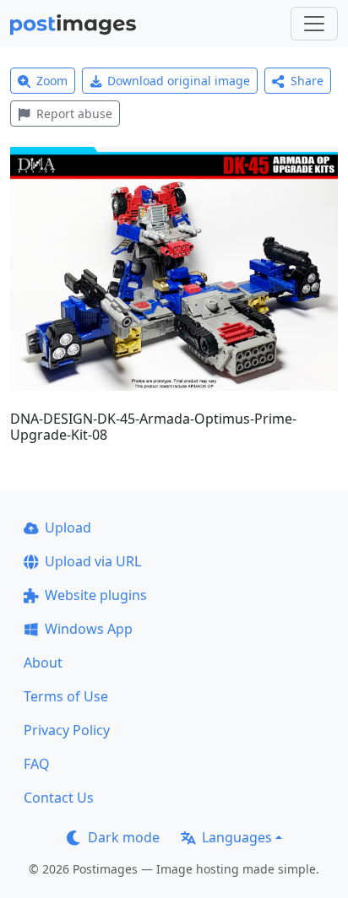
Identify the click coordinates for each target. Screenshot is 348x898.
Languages (237, 837)
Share (307, 81)
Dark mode (124, 837)
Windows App (89, 628)
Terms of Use (66, 696)
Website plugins (96, 595)
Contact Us (59, 797)
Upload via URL (93, 561)
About (43, 662)
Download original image (178, 81)
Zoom (52, 81)
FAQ (37, 764)
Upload (68, 527)
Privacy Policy (67, 730)
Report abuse (74, 113)
